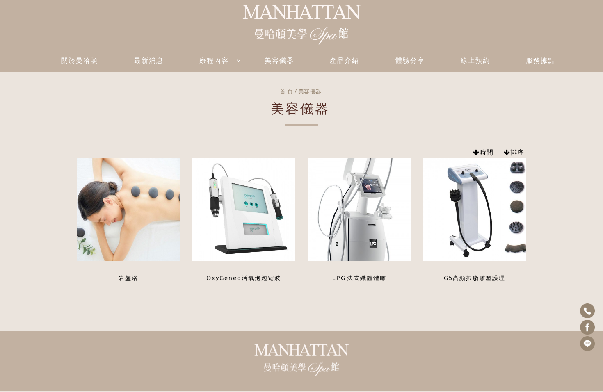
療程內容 (214, 60)
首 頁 (286, 91)
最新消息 (149, 60)
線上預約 (475, 60)
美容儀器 (279, 60)
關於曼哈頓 (79, 60)
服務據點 (540, 60)
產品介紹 (344, 60)
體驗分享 (410, 60)
